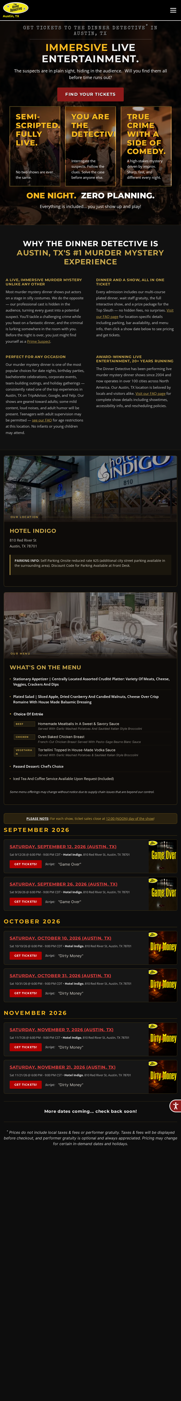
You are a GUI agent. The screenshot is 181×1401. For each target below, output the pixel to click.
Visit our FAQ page (150, 393)
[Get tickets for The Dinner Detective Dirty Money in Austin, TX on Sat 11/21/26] (163, 1076)
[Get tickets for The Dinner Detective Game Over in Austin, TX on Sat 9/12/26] (163, 856)
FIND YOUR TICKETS (90, 94)
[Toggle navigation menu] (173, 10)
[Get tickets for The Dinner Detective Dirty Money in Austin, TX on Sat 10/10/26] (163, 947)
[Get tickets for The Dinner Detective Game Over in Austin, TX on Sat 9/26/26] (163, 893)
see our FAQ (42, 420)
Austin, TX (11, 16)
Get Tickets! (25, 864)
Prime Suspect (38, 341)
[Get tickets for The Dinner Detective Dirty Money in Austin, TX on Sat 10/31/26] (163, 985)
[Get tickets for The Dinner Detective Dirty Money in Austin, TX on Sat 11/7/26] (163, 1039)
